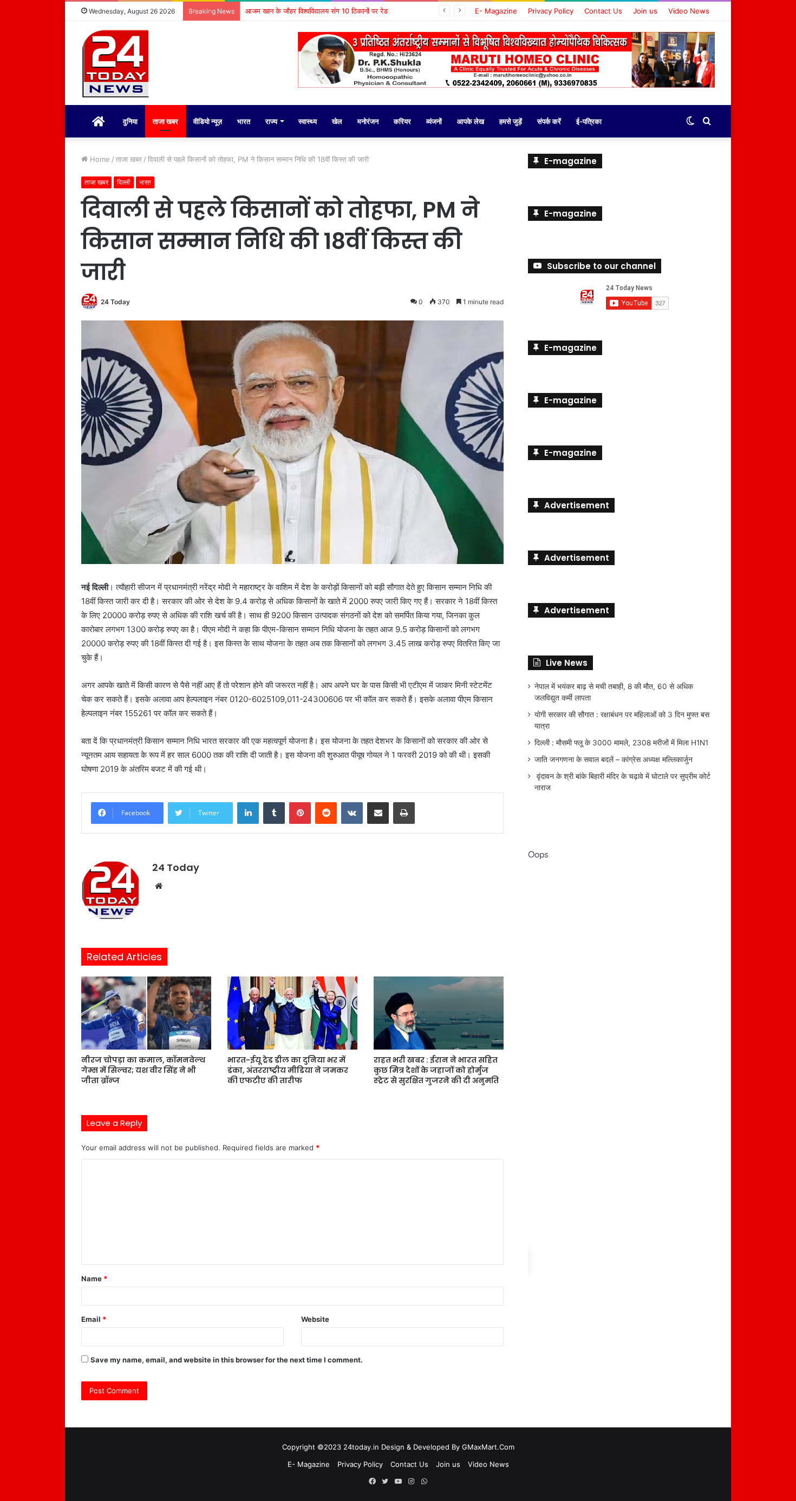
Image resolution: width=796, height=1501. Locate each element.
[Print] (404, 813)
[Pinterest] (300, 813)
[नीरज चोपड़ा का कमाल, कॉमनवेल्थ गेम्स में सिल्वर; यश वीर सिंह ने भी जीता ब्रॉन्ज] (146, 1013)
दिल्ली (124, 182)
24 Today (115, 302)
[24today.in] (116, 64)
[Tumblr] (274, 813)
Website (315, 1319)
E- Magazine (496, 10)
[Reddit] (326, 813)
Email (93, 1319)
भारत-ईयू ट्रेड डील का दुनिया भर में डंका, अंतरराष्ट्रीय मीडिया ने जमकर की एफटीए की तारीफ (287, 1070)
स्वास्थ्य (307, 121)
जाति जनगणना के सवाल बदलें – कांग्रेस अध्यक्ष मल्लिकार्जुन (613, 759)
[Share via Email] (378, 813)
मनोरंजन (368, 121)
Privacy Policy (550, 10)
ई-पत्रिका (589, 121)
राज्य (271, 121)
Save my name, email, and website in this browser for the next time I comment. (226, 1359)
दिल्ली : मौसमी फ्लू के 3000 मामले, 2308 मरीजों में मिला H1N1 (621, 742)
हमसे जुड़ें (510, 121)
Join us (645, 10)
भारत (243, 121)
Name (94, 1278)
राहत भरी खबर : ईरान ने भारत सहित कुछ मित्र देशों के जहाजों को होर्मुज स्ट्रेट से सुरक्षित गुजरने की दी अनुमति (436, 1070)
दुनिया (130, 121)
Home (99, 159)
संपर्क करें (549, 121)
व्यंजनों (434, 121)
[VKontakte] (352, 813)
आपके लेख (470, 121)
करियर (402, 121)
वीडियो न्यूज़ (207, 121)
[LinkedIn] (248, 813)
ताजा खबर (165, 121)
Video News (688, 10)
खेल (337, 121)
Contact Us (603, 10)
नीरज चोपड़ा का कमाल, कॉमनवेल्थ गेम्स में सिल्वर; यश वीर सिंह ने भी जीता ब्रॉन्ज (143, 1070)
